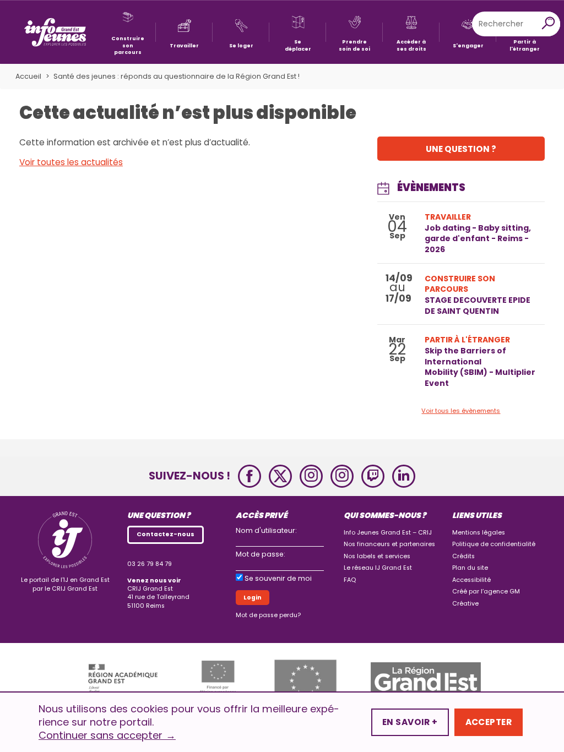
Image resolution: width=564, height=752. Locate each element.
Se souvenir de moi (278, 578)
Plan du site (470, 568)
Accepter (488, 722)
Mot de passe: (260, 554)
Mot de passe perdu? (268, 615)
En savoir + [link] (410, 722)
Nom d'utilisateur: (266, 530)
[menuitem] (127, 32)
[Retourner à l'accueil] (55, 32)
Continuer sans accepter (107, 735)
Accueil (28, 76)
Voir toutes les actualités (71, 162)
